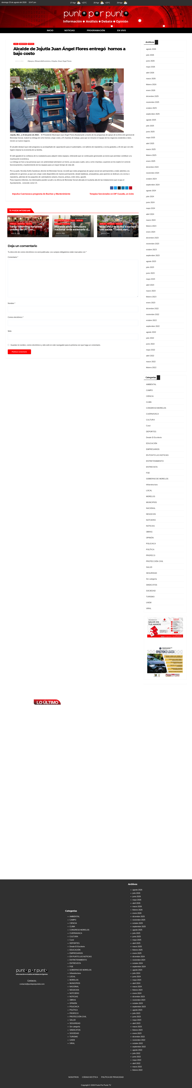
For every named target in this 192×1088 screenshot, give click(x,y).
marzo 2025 (151, 149)
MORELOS (13, 223)
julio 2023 (150, 267)
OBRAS (149, 532)
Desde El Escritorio (154, 437)
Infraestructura (152, 485)
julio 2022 (150, 338)
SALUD (149, 567)
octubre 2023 (151, 250)
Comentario (13, 257)
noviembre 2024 (152, 173)
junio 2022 (150, 344)
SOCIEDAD (67, 223)
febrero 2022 (151, 367)
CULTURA (150, 420)
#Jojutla (54, 61)
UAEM (148, 603)
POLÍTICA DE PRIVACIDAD (112, 1077)
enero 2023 (150, 303)
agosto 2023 (151, 261)
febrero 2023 (151, 297)
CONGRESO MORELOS (156, 408)
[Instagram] (168, 3)
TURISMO (150, 597)
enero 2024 (150, 232)
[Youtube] (163, 3)
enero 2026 (150, 90)
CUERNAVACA (152, 414)
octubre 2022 (151, 320)
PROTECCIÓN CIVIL (154, 561)
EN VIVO (121, 30)
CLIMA (149, 402)
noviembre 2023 (152, 244)
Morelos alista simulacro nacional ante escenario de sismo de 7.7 (72, 229)
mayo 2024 (150, 208)
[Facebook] (152, 3)
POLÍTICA (29, 223)
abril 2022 (150, 356)
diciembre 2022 (152, 308)
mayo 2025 (150, 138)
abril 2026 (150, 73)
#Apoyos (31, 61)
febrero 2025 (151, 155)
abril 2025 (150, 143)
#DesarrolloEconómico (43, 61)
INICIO (50, 30)
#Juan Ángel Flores (64, 61)
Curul (148, 426)
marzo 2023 (151, 291)
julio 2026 (150, 55)
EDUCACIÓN (151, 443)
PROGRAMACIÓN (96, 30)
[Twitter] (157, 3)
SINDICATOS (151, 585)
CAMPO (149, 390)
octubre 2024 (151, 179)
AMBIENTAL (151, 384)
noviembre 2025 (152, 102)
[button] (70, 30)
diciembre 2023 (152, 238)
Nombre (11, 303)
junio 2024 (150, 202)
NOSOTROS (73, 1077)
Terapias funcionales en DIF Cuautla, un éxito (112, 194)
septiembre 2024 (153, 185)
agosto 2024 (151, 191)
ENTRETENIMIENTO (155, 461)
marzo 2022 (151, 362)
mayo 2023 (150, 279)
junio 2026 (150, 61)
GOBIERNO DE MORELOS (62, 220)
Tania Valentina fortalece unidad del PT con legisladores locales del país (28, 229)
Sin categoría (151, 579)
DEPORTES (151, 432)
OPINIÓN (150, 538)
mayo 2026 (150, 67)
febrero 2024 (151, 226)
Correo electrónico (15, 317)
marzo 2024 (151, 220)
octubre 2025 (151, 108)
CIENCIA (150, 396)
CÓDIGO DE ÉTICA (90, 1077)
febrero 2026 (151, 84)
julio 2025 (150, 126)
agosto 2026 (151, 49)
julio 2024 (150, 196)
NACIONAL (151, 508)
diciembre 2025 (152, 96)
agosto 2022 (151, 332)
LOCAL (16, 43)
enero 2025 (150, 161)
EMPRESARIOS (153, 449)
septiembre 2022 (153, 326)
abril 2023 (150, 285)
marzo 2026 (151, 79)
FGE (148, 473)
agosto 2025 (151, 120)
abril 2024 (150, 214)
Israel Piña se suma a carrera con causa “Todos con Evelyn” (117, 229)
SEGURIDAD (151, 573)
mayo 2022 (150, 350)
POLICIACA (151, 544)
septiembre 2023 (153, 255)
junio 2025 (150, 132)
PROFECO (150, 555)
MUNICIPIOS (23, 43)
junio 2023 (150, 273)
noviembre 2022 (152, 314)
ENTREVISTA (152, 467)
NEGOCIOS (151, 514)
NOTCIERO (151, 520)
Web (9, 331)
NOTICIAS (69, 30)
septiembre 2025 (153, 114)
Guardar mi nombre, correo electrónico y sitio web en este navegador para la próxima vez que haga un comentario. (56, 345)
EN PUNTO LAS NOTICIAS (157, 455)
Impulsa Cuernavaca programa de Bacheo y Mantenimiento (41, 194)
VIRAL (148, 608)
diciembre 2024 (152, 167)
